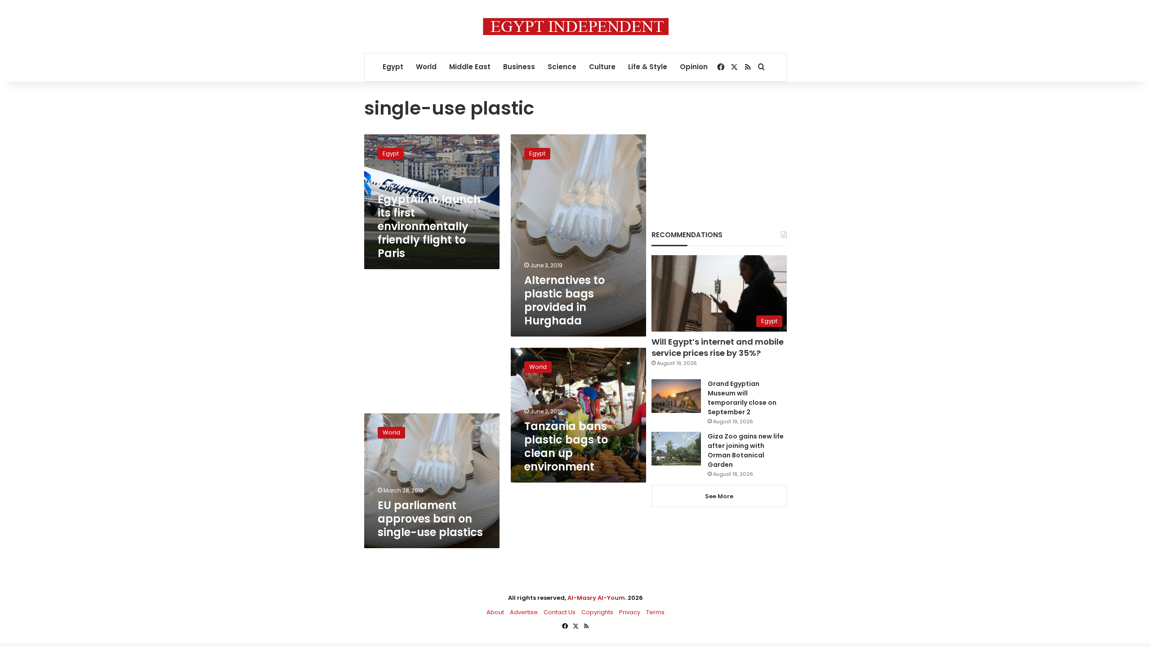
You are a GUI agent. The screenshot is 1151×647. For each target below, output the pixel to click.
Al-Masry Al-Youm (596, 598)
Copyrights (597, 612)
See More (719, 496)
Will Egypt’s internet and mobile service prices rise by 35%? (717, 347)
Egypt (393, 66)
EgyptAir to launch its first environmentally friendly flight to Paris (429, 226)
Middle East (470, 66)
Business (519, 66)
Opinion (694, 66)
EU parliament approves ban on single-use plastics (430, 519)
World (426, 66)
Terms (655, 612)
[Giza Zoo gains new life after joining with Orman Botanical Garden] (676, 448)
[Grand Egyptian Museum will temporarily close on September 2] (676, 396)
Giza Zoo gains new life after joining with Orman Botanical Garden (746, 450)
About (495, 612)
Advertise (524, 612)
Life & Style (647, 66)
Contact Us (560, 612)
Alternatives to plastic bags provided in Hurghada (564, 300)
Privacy (629, 612)
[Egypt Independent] (576, 26)
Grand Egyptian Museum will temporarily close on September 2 (742, 398)
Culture (602, 66)
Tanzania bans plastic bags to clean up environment (566, 446)
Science (562, 66)
